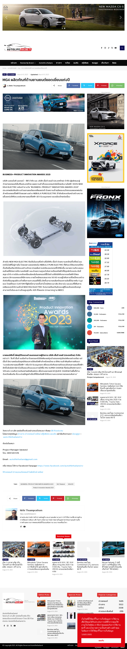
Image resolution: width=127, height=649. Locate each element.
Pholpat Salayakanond (95, 377)
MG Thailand (61, 484)
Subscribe (120, 333)
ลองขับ (53, 433)
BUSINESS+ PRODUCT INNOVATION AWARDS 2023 (37, 484)
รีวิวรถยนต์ (7, 472)
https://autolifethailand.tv (28, 514)
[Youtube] (115, 48)
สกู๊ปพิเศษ (45, 433)
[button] (63, 17)
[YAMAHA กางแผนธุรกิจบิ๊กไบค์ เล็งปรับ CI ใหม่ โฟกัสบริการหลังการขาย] (71, 615)
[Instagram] (105, 48)
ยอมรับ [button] (101, 641)
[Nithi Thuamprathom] (4, 86)
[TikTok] (108, 48)
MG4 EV (70, 484)
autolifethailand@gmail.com (23, 459)
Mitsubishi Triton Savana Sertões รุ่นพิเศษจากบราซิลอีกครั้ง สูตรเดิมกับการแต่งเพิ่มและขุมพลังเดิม (111, 387)
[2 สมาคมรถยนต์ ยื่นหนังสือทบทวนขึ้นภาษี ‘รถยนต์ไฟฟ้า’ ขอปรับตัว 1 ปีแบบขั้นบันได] (71, 626)
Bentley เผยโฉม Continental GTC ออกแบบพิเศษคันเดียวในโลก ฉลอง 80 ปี (112, 415)
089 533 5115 (13, 453)
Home (4, 68)
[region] (63, 17)
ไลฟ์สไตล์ (33, 472)
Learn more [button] (87, 634)
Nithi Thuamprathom (17, 86)
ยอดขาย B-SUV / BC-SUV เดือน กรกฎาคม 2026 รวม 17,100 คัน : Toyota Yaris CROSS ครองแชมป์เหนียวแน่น (110, 401)
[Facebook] (101, 48)
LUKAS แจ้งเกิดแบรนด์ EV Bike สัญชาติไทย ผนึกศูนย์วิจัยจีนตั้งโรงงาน (85, 604)
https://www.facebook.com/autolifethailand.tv (60, 465)
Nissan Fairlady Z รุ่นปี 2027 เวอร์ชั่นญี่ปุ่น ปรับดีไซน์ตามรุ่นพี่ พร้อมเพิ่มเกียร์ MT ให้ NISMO (112, 565)
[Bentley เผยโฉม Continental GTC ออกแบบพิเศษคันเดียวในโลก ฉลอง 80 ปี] (92, 416)
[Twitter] (112, 48)
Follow (121, 314)
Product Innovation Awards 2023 (43, 487)
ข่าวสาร (21, 433)
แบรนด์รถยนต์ (12, 68)
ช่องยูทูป (76, 433)
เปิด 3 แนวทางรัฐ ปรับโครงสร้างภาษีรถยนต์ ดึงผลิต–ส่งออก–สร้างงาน (104, 373)
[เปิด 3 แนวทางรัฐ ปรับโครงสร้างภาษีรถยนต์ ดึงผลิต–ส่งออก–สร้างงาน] (105, 356)
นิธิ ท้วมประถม (57, 430)
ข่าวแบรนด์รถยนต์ (20, 472)
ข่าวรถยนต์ (11, 74)
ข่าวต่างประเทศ (92, 419)
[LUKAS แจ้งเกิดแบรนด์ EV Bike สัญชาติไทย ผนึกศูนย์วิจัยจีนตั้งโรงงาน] (71, 603)
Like (123, 308)
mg (19, 68)
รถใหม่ (38, 433)
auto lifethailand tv (12, 437)
